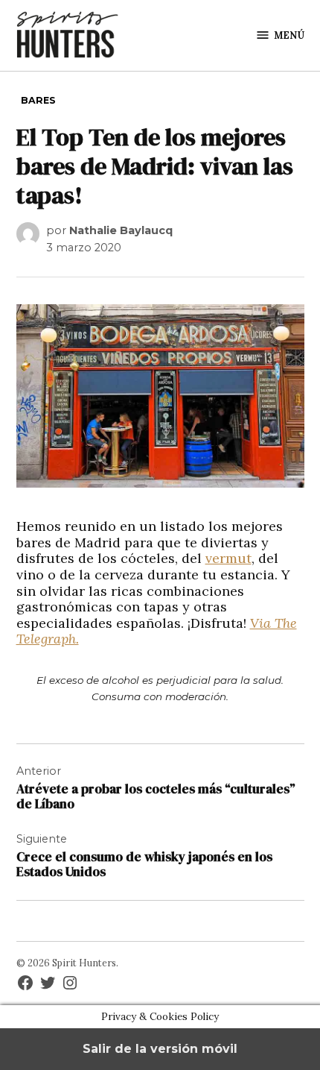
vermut (228, 558)
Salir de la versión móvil (160, 1049)
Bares (38, 100)
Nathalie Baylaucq (121, 230)
